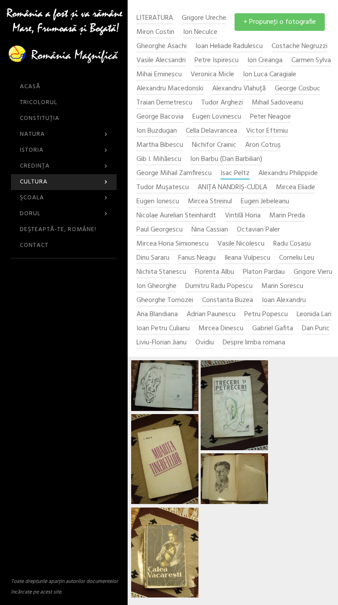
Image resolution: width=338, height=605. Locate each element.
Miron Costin (155, 32)
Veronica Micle (212, 74)
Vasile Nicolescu (241, 244)
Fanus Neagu (197, 258)
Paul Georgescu (159, 229)
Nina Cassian (209, 229)
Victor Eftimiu (267, 131)
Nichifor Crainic (214, 145)
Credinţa (64, 166)
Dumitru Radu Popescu (219, 286)
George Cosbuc (297, 88)
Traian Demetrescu (164, 102)
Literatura (154, 18)
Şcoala (64, 197)
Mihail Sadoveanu (277, 102)
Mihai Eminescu (159, 74)
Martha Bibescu (159, 145)
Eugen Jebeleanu (265, 201)
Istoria (64, 150)
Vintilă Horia (243, 215)
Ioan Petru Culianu (163, 328)
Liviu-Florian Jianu (161, 342)
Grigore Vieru (313, 272)
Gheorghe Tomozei (164, 300)
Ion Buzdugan (156, 131)
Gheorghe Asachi (161, 46)
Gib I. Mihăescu (158, 159)
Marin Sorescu (282, 286)
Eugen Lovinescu (216, 117)
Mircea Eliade (295, 187)
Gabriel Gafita (272, 328)
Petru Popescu (266, 314)
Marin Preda (287, 215)
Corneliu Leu (296, 258)
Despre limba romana (254, 342)
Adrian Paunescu (211, 314)
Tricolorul (38, 102)
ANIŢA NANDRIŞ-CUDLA (232, 187)
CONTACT (34, 245)
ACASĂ (30, 87)
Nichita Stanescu (161, 272)
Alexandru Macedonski (169, 88)
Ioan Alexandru (284, 300)
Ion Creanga (265, 60)
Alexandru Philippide (288, 173)
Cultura (64, 182)
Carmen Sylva (311, 60)
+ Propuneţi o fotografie (279, 22)
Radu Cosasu (292, 244)
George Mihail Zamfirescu (174, 173)
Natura (64, 134)
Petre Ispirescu (217, 60)
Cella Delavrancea (211, 131)
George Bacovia (160, 117)
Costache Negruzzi (299, 46)
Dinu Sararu (152, 258)
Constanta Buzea (227, 300)
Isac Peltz (235, 173)
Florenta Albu (214, 272)
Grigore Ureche (204, 18)
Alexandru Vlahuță (239, 88)
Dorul (64, 213)
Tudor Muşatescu (162, 187)
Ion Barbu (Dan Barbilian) (226, 159)
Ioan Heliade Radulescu (229, 46)
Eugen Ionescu (157, 201)
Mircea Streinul (210, 201)
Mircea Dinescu (220, 328)
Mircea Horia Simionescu (172, 244)
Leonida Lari (314, 314)
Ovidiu (204, 342)
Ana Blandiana (157, 314)
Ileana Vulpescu (247, 258)
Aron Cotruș (263, 145)
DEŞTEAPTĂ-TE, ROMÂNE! (58, 229)
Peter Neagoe (270, 117)
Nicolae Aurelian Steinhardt (176, 215)
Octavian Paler (258, 229)
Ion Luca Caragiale (269, 74)
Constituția (39, 118)
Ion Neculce (200, 32)
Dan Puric (316, 328)
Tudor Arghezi (222, 102)
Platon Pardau (264, 272)
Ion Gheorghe (156, 286)
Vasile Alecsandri (161, 60)
